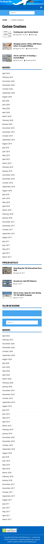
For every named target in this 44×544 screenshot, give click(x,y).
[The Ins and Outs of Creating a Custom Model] (7, 58)
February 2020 (7, 120)
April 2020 (6, 112)
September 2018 (8, 186)
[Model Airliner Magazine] (22, 3)
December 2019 (8, 128)
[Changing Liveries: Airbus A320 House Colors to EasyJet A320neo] (7, 46)
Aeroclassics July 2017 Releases (25, 281)
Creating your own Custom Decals (25, 32)
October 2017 (7, 229)
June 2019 (6, 151)
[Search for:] (22, 13)
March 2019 (6, 163)
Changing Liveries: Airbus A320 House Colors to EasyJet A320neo (27, 44)
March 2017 (6, 257)
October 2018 (7, 183)
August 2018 (7, 190)
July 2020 (5, 101)
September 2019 (8, 140)
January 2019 (7, 171)
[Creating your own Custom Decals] (7, 34)
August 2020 (7, 97)
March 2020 (6, 116)
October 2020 (7, 89)
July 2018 (5, 194)
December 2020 (8, 81)
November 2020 (8, 85)
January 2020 (7, 124)
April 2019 (6, 159)
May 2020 (6, 108)
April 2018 (6, 206)
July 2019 (5, 147)
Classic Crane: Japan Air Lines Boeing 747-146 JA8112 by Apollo (27, 293)
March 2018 (6, 210)
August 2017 (7, 237)
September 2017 (8, 233)
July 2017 (5, 241)
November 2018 (8, 179)
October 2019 (7, 136)
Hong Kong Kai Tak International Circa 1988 (27, 269)
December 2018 (8, 175)
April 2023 (6, 73)
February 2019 (7, 167)
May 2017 (6, 249)
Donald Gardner (33, 48)
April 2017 (6, 253)
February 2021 (7, 77)
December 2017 (8, 222)
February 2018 (7, 214)
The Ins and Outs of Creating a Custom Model (24, 56)
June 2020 (6, 104)
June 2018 (6, 198)
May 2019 (6, 155)
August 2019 (7, 144)
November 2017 (8, 226)
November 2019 (8, 132)
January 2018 (7, 218)
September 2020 (8, 93)
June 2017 (6, 245)
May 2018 (6, 202)
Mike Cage (34, 34)
